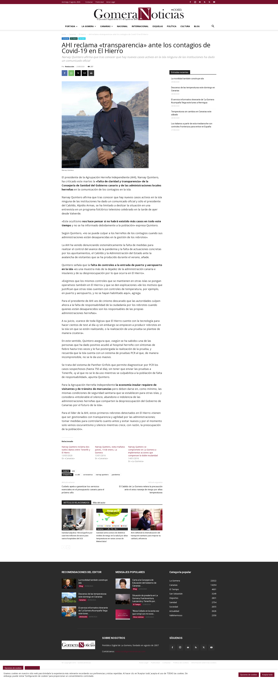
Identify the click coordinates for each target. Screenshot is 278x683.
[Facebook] (190, 2)
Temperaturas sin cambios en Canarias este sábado (191, 113)
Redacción (69, 66)
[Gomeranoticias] (139, 13)
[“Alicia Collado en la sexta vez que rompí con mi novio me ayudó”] (123, 614)
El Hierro (82, 34)
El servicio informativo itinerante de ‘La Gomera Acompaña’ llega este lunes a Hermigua (192, 101)
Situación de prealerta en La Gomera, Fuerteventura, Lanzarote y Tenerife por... (145, 598)
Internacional (140, 26)
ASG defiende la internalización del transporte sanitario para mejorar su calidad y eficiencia (146, 536)
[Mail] (200, 2)
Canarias (105, 26)
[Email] (84, 73)
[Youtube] (214, 2)
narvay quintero (102, 474)
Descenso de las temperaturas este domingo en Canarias (193, 89)
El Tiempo (136, 604)
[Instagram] (195, 2)
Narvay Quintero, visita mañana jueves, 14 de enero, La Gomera (110, 449)
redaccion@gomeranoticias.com (130, 651)
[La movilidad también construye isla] (69, 584)
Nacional (122, 26)
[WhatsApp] (71, 73)
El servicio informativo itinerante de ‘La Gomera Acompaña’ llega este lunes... (93, 611)
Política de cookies (181, 662)
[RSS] (204, 2)
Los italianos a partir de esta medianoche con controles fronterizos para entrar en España (191, 125)
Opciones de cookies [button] (248, 674)
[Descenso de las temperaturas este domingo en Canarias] (69, 597)
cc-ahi (77, 474)
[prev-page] (63, 547)
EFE (73, 471)
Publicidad (100, 2)
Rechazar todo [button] (32, 668)
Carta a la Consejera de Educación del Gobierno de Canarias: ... (144, 583)
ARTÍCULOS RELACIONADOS (76, 503)
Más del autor (99, 503)
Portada (70, 26)
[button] (212, 26)
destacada (83, 617)
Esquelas (158, 26)
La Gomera (88, 26)
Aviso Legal (110, 2)
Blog (197, 26)
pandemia (116, 474)
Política (171, 26)
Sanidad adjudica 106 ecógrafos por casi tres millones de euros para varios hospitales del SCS (77, 536)
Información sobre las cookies (203, 662)
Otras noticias (138, 617)
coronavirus (88, 474)
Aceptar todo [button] (267, 674)
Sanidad (82, 38)
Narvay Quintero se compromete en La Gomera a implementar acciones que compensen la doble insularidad (143, 451)
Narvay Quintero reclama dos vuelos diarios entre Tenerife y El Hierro (76, 449)
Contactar (89, 2)
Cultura (185, 26)
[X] (209, 2)
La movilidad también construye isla (187, 78)
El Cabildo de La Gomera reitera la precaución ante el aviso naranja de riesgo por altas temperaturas (140, 489)
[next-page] (68, 547)
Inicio (64, 34)
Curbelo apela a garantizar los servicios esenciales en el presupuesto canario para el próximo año (83, 489)
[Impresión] (91, 73)
